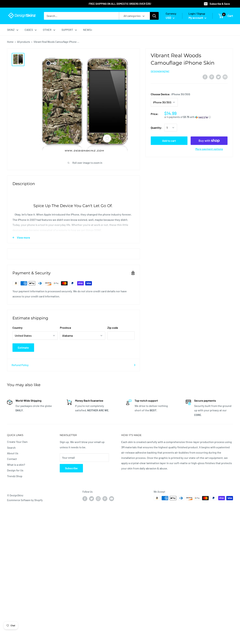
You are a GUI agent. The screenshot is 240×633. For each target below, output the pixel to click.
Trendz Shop (14, 476)
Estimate (23, 347)
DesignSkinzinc (160, 71)
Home (10, 41)
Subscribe (71, 468)
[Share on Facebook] (205, 76)
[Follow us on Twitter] (91, 498)
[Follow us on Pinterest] (104, 498)
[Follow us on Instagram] (98, 498)
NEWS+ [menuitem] (87, 29)
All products (23, 41)
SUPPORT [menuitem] (67, 29)
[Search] (154, 16)
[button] (196, 117)
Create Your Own (17, 441)
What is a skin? (16, 464)
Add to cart (169, 140)
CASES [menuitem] (29, 29)
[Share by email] (225, 76)
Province (65, 327)
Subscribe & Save (220, 3)
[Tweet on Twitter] (218, 76)
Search (11, 447)
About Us (12, 453)
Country (17, 327)
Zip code (112, 327)
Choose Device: (170, 94)
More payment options (209, 149)
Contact (12, 458)
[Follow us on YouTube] (111, 498)
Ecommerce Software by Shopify (25, 500)
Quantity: (156, 127)
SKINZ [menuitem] (11, 29)
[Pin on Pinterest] (211, 76)
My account (196, 17)
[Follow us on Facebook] (84, 498)
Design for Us (15, 470)
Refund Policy (20, 365)
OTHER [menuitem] (47, 29)
